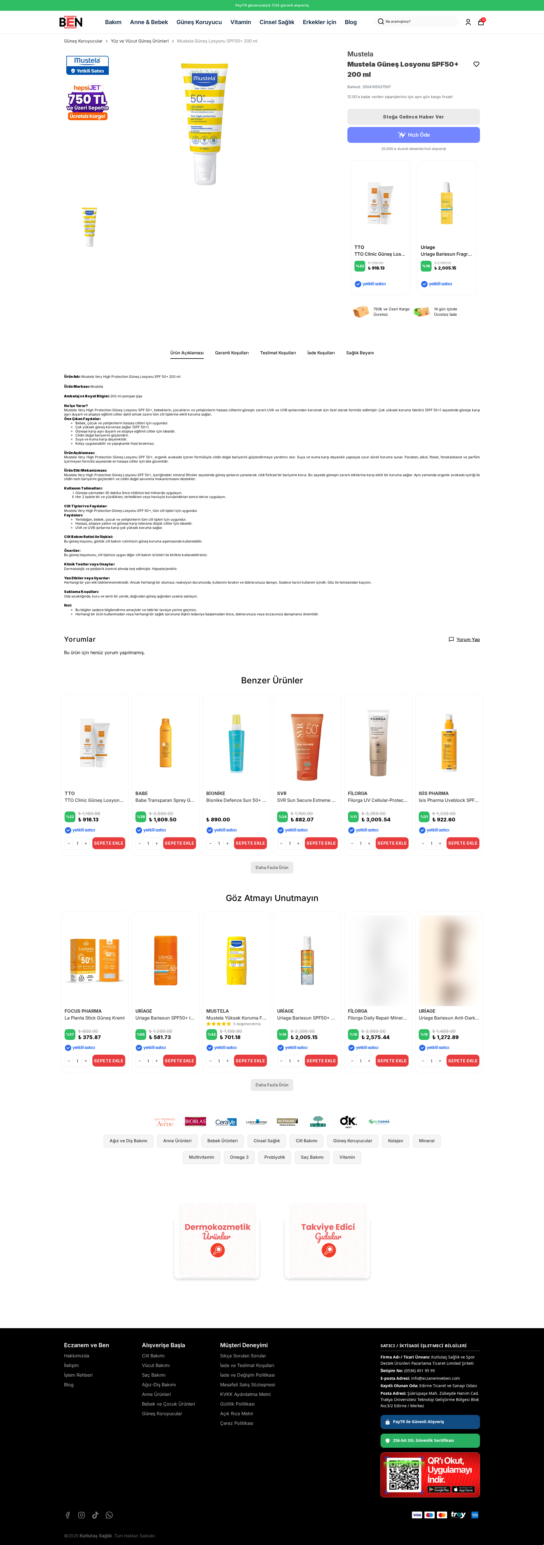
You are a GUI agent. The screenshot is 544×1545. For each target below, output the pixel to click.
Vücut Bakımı (156, 1365)
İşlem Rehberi (78, 1375)
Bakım (113, 22)
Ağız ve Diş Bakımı (128, 1140)
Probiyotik (274, 1157)
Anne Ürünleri (177, 1140)
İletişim (71, 1365)
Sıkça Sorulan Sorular (243, 1356)
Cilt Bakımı (306, 1140)
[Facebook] (67, 1515)
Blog (351, 22)
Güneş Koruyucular (83, 41)
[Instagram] (81, 1515)
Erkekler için (319, 22)
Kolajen (395, 1140)
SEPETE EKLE (109, 843)
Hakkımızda (76, 1356)
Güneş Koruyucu (199, 22)
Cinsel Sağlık (277, 22)
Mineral (427, 1140)
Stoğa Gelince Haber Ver (413, 117)
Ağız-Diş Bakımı (159, 1384)
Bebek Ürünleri (222, 1140)
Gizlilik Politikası (237, 1404)
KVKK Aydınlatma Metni (245, 1394)
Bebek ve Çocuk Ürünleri (168, 1404)
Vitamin (240, 22)
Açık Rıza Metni (236, 1413)
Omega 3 (239, 1157)
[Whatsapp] (109, 1515)
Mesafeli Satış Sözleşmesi (247, 1384)
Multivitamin (201, 1157)
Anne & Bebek (149, 22)
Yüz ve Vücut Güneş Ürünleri (140, 41)
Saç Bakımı (312, 1157)
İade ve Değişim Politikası (247, 1375)
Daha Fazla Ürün (272, 867)
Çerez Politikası (236, 1423)
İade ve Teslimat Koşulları (247, 1365)
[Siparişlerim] (468, 22)
